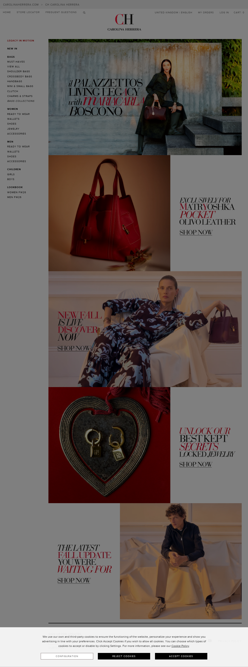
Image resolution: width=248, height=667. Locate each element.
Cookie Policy (180, 646)
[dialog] (124, 647)
